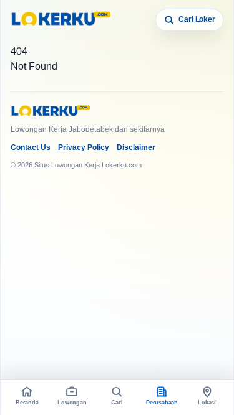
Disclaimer (136, 147)
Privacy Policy (83, 147)
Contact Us (31, 147)
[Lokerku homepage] (60, 19)
